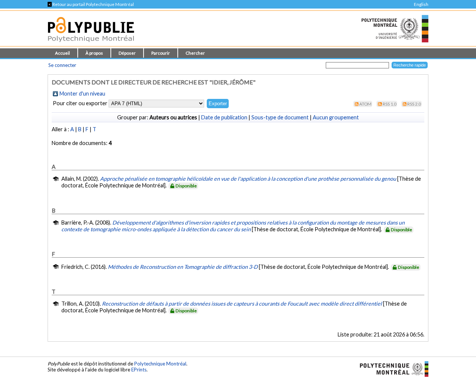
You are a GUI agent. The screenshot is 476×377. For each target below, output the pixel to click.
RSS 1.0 (389, 104)
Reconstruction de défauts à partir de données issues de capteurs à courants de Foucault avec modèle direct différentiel (242, 303)
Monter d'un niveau (82, 93)
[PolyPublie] (91, 44)
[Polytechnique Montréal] (391, 368)
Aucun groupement (336, 117)
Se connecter (62, 65)
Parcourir (160, 53)
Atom (365, 104)
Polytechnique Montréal (160, 364)
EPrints (139, 370)
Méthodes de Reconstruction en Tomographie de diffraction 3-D (183, 267)
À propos (94, 53)
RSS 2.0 (414, 104)
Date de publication (224, 117)
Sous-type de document (280, 117)
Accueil (62, 53)
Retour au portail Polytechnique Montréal (91, 4)
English (421, 4)
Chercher (195, 53)
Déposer (127, 53)
